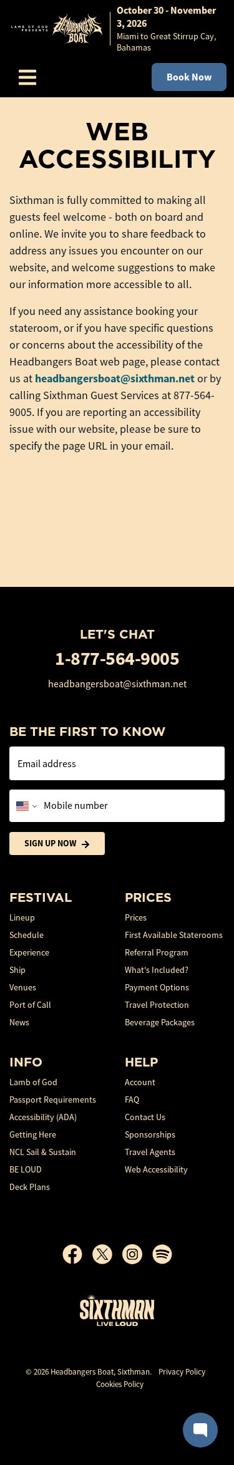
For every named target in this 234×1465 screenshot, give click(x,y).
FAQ (132, 1099)
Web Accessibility (156, 1169)
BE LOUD (25, 1169)
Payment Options (157, 987)
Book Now (189, 77)
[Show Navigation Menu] (27, 77)
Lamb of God (33, 1082)
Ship (17, 969)
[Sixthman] (117, 1310)
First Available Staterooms (174, 934)
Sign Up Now (50, 843)
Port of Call (30, 1004)
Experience (29, 952)
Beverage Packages (160, 1022)
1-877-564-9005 (117, 658)
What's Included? (156, 969)
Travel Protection (157, 1004)
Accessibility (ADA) (43, 1117)
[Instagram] (137, 1254)
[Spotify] (162, 1254)
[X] (107, 1254)
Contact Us (145, 1117)
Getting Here (32, 1134)
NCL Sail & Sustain (42, 1152)
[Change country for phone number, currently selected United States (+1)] (25, 805)
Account (140, 1082)
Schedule (26, 934)
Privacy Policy (181, 1371)
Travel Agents (150, 1152)
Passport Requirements (52, 1099)
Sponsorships (150, 1134)
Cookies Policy (120, 1384)
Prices (136, 917)
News (19, 1022)
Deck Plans (29, 1186)
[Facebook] (77, 1254)
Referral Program (156, 952)
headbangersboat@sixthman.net (115, 378)
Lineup (22, 917)
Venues (22, 987)
